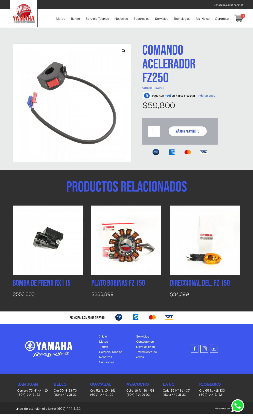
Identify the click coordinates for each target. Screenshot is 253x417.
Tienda (75, 18)
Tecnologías (182, 18)
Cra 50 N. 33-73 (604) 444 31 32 (65, 389)
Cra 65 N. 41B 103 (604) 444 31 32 (212, 389)
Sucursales (141, 18)
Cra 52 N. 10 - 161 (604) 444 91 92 (102, 389)
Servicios (161, 18)
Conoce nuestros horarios (228, 4)
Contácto (222, 18)
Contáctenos (145, 341)
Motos (60, 18)
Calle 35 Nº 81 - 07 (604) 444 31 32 (176, 389)
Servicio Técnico (97, 18)
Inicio (103, 336)
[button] (123, 50)
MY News (203, 18)
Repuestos (158, 87)
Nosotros (121, 18)
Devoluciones (145, 346)
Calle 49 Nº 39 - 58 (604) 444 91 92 (140, 389)
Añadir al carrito (187, 131)
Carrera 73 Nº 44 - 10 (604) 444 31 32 (32, 389)
